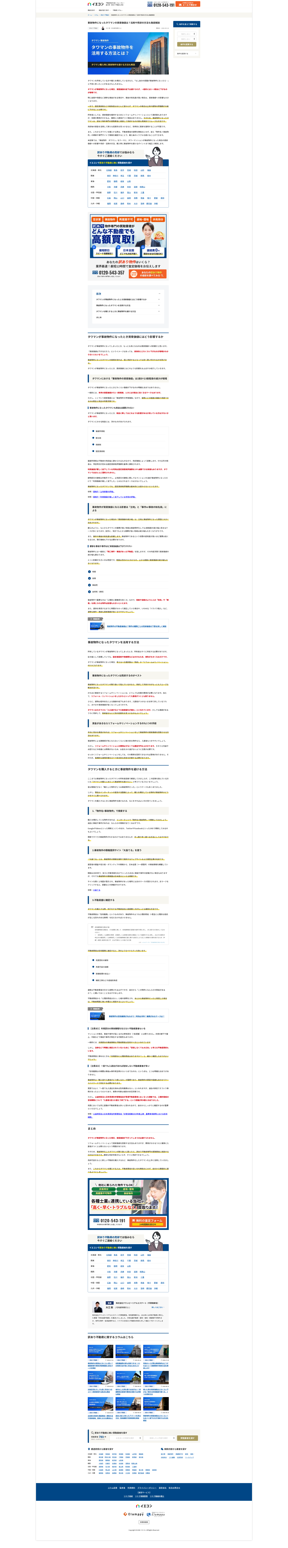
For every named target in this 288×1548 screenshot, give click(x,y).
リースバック (189, 1457)
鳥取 (135, 198)
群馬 (142, 175)
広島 (109, 198)
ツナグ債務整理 (141, 1496)
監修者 (122, 1487)
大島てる (96, 890)
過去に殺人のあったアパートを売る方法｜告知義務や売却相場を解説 (128, 1417)
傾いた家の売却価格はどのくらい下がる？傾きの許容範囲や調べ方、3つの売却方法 (155, 1391)
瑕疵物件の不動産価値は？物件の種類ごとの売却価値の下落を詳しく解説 (136, 626)
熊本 (129, 203)
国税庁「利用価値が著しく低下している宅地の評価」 (114, 496)
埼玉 (122, 175)
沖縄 (156, 203)
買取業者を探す (187, 1438)
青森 (115, 170)
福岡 (109, 203)
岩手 (122, 170)
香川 (149, 198)
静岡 (115, 181)
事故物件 (170, 1454)
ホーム (90, 15)
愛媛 (156, 198)
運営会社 (162, 1487)
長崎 (122, 203)
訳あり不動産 (105, 15)
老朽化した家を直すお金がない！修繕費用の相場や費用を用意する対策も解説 (128, 1391)
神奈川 (115, 175)
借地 (191, 1454)
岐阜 (122, 181)
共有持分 (164, 1457)
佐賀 (115, 203)
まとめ (99, 317)
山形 (142, 170)
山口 (122, 198)
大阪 (109, 186)
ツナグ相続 (128, 1496)
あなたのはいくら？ (128, 264)
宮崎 (142, 203)
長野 (109, 192)
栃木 (149, 175)
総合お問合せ (174, 1487)
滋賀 (135, 186)
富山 (129, 192)
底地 (186, 1454)
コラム (96, 15)
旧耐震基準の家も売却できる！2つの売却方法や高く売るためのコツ (128, 1364)
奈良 (129, 186)
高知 (162, 198)
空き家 (163, 1454)
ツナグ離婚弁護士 (157, 1496)
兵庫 (122, 186)
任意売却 (180, 1457)
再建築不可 (179, 1454)
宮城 (129, 170)
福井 (122, 192)
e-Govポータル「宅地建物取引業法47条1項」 (153, 942)
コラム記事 (112, 1487)
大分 (135, 203)
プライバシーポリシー (147, 1487)
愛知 (109, 181)
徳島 (142, 198)
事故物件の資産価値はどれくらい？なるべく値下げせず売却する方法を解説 (155, 1418)
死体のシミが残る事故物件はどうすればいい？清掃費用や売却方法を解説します (155, 1365)
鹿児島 (149, 203)
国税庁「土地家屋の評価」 (104, 491)
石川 (115, 192)
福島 (149, 170)
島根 (129, 198)
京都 (115, 186)
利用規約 (131, 1487)
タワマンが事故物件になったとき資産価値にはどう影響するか (121, 299)
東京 (109, 175)
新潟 (135, 192)
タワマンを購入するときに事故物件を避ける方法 (116, 311)
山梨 (129, 181)
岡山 (115, 198)
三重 (142, 192)
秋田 (135, 170)
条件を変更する (186, 44)
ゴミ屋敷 (172, 1457)
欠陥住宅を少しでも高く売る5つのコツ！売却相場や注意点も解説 (100, 1390)
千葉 (129, 175)
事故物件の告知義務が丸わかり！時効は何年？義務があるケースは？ (137, 1016)
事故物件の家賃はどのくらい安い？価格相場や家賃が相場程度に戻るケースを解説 (100, 1365)
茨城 (135, 175)
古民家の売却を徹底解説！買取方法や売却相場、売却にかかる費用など (100, 1417)
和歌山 (142, 186)
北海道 (109, 170)
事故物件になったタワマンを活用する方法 (113, 305)
